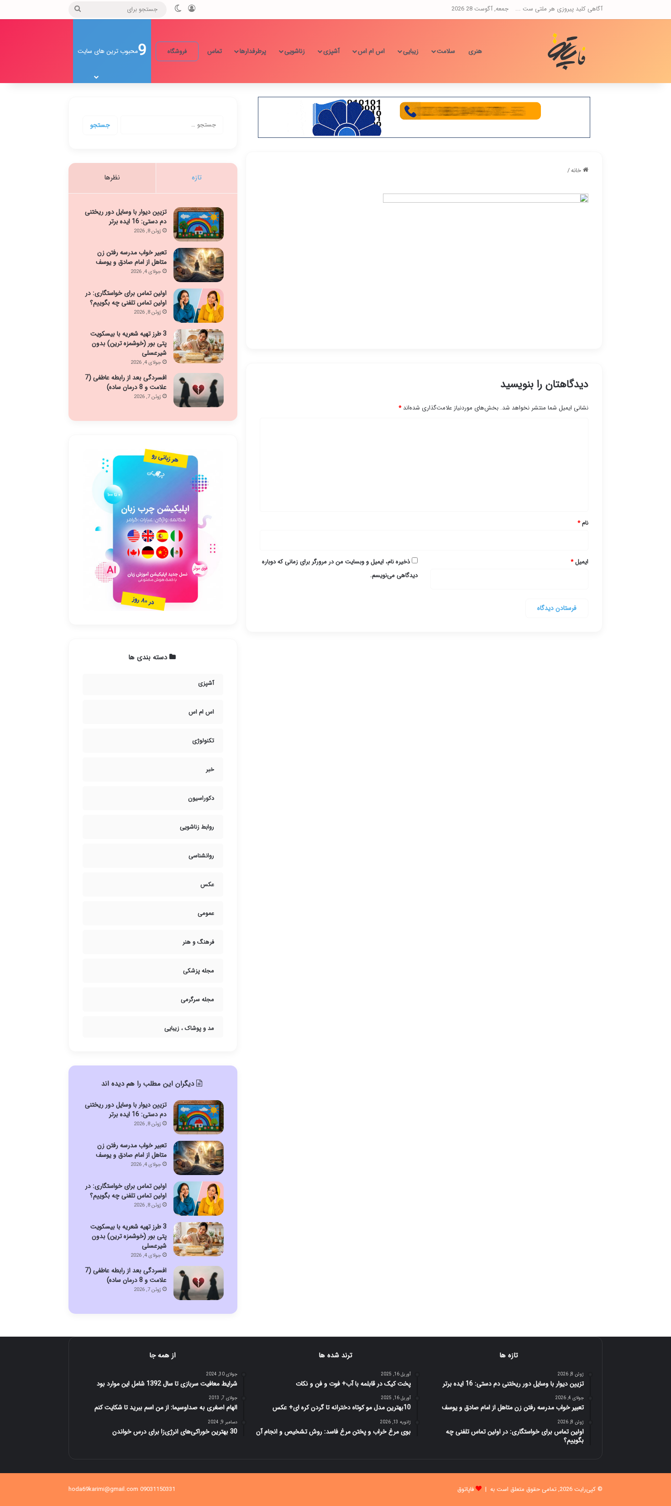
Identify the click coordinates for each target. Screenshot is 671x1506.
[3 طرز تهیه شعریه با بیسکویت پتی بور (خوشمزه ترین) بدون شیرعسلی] (198, 346)
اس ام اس (371, 51)
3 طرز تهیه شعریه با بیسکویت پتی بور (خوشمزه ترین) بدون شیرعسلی (128, 343)
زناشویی (294, 51)
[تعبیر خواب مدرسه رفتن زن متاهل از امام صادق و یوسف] (198, 265)
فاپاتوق (465, 1489)
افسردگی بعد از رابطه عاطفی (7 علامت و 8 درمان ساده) (126, 382)
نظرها (112, 177)
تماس (214, 51)
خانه (577, 170)
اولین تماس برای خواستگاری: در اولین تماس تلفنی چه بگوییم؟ (126, 298)
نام (582, 523)
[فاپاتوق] (568, 51)
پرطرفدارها (253, 51)
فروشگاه (177, 51)
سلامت (446, 51)
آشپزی (331, 51)
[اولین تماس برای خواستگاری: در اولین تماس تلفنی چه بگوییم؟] (198, 306)
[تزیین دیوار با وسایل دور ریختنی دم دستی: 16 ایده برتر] (198, 224)
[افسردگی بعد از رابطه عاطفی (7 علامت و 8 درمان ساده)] (198, 390)
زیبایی (411, 51)
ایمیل (579, 562)
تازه (197, 177)
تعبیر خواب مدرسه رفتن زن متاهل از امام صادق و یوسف (131, 257)
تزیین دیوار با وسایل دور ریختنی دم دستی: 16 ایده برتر (126, 216)
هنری (475, 51)
